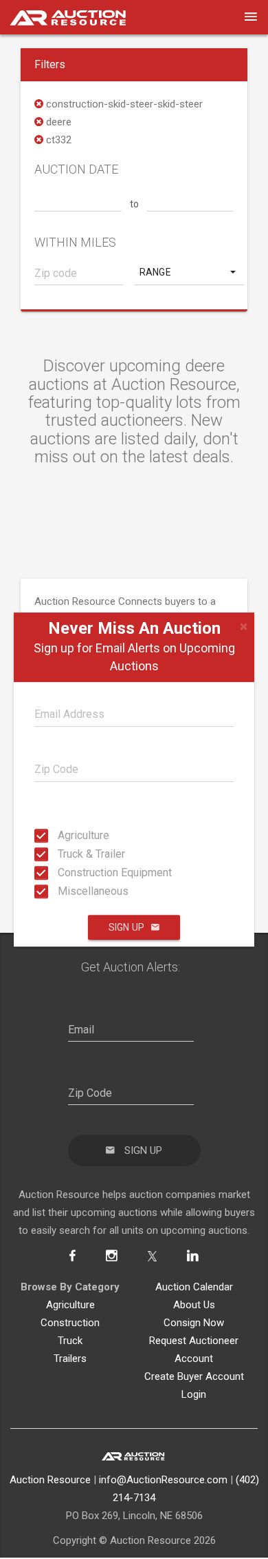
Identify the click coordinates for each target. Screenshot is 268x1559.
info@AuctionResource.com (163, 1480)
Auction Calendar (194, 1287)
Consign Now (194, 1323)
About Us (194, 1305)
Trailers (70, 1358)
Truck (70, 1340)
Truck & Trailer (62, 853)
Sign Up (126, 927)
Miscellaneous (62, 891)
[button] (189, 272)
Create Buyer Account (194, 1376)
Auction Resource (50, 1480)
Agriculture (62, 835)
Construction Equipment (62, 872)
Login (193, 1394)
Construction (70, 1323)
